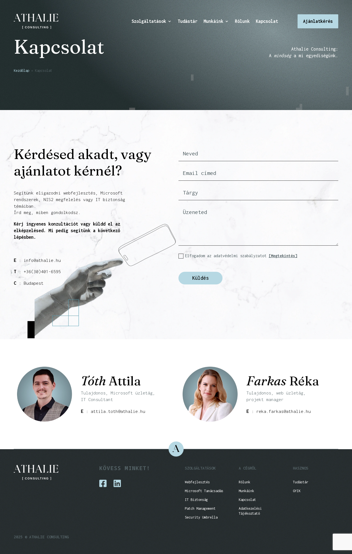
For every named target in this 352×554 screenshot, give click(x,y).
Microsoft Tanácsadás (204, 491)
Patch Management (200, 508)
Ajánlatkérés (318, 21)
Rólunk (242, 21)
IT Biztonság (196, 500)
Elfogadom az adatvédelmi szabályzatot (241, 255)
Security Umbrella (201, 517)
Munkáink (213, 21)
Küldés (200, 278)
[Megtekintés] (283, 255)
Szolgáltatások (148, 21)
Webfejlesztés (197, 482)
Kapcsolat (267, 21)
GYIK (297, 491)
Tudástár (187, 21)
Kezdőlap (21, 70)
